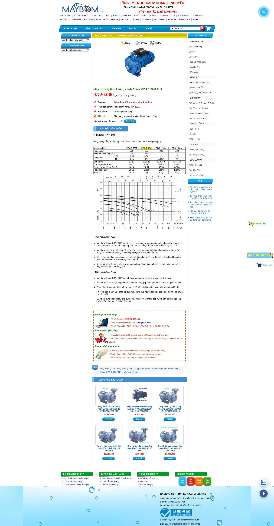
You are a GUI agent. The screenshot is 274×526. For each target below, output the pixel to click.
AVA (173, 520)
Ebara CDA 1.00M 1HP (110, 372)
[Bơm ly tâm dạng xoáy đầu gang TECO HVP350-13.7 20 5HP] (139, 434)
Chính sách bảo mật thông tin (76, 485)
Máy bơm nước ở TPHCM (188, 520)
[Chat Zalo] (264, 482)
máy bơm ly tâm (107, 369)
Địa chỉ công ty (146, 485)
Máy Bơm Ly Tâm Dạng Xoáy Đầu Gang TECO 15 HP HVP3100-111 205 (170, 409)
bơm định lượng (193, 524)
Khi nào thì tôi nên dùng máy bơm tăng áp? (201, 212)
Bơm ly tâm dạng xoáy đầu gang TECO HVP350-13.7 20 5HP (139, 448)
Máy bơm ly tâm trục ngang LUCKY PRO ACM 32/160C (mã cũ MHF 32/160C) (139, 409)
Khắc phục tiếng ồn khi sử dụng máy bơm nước (201, 219)
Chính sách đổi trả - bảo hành (77, 478)
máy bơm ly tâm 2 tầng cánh (165, 369)
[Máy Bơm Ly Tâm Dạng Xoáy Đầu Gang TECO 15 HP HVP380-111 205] (109, 395)
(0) (212, 29)
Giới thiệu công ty (147, 478)
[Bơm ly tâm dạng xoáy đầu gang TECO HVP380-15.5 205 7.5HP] (170, 434)
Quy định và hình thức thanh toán (116, 478)
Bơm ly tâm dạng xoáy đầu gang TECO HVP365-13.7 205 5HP (109, 448)
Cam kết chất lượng (110, 481)
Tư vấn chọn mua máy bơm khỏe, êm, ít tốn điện (201, 197)
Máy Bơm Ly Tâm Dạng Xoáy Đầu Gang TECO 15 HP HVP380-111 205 (109, 409)
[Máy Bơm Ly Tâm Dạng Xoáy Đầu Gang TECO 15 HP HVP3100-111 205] (170, 395)
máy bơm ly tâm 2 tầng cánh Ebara (133, 369)
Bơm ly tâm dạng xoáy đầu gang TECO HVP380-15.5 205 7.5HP (170, 448)
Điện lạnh (164, 524)
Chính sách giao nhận (73, 481)
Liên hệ (143, 481)
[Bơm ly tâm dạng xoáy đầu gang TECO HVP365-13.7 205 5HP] (109, 434)
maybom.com (144, 323)
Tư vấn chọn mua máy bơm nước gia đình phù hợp (201, 204)
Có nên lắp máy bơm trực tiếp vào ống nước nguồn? (201, 189)
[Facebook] (264, 493)
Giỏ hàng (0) (267, 265)
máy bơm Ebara (130, 372)
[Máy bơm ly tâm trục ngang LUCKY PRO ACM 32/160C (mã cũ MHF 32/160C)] (139, 395)
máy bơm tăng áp (177, 524)
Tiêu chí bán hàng (110, 485)
